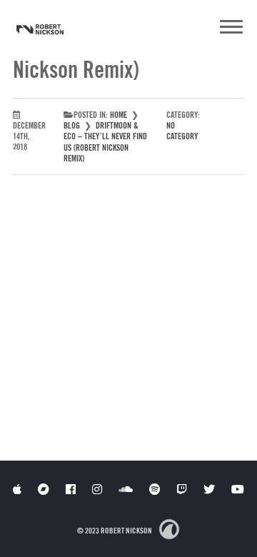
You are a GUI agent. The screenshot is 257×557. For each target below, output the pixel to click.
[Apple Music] (17, 489)
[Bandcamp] (43, 489)
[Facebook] (71, 489)
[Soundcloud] (126, 489)
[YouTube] (237, 489)
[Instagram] (97, 489)
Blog (72, 125)
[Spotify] (155, 489)
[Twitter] (209, 489)
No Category (182, 130)
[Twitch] (182, 489)
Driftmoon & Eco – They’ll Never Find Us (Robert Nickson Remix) (105, 142)
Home (118, 114)
